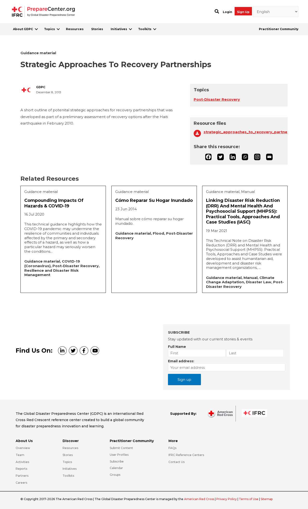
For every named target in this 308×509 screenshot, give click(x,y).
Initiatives (119, 29)
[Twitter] (220, 157)
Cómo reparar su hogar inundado (154, 200)
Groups (115, 474)
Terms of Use (248, 499)
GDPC (40, 87)
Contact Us (176, 462)
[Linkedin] (233, 157)
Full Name (177, 346)
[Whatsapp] (245, 157)
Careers (21, 482)
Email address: (181, 361)
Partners (22, 475)
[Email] (269, 157)
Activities (22, 462)
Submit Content (121, 448)
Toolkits (144, 29)
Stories (97, 29)
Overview (23, 448)
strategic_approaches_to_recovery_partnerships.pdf (244, 132)
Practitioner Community (278, 29)
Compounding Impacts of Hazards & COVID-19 (53, 203)
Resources (74, 29)
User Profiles (119, 454)
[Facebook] (208, 157)
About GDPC (23, 29)
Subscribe (117, 461)
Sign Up (243, 12)
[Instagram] (257, 157)
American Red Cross (199, 499)
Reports (21, 468)
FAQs (172, 448)
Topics (49, 29)
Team (20, 455)
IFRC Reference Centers (186, 455)
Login (227, 12)
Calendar (116, 468)
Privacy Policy (226, 499)
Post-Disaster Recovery (217, 99)
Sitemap (267, 499)
